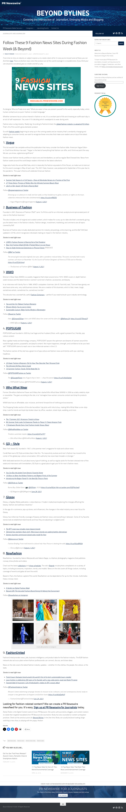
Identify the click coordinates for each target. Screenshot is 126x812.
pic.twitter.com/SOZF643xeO (69, 487)
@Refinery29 (65, 319)
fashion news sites (30, 740)
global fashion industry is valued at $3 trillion (73, 124)
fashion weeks (14, 132)
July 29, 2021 (39, 699)
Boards (51, 566)
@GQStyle (32, 487)
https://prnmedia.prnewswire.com (112, 67)
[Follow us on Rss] (122, 33)
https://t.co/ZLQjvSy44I (16, 262)
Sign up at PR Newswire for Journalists (55, 707)
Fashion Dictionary (38, 295)
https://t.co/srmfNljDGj (49, 198)
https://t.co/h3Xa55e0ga (63, 378)
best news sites (12, 740)
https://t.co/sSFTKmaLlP (79, 319)
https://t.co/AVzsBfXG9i (74, 544)
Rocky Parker (9, 54)
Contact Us (55, 28)
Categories (29, 28)
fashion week (40, 740)
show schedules (35, 566)
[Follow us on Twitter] (114, 33)
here (11, 61)
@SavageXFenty (16, 378)
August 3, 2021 (41, 202)
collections (22, 566)
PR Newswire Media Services (12, 28)
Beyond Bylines (38, 718)
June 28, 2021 (37, 492)
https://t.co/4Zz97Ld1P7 (36, 434)
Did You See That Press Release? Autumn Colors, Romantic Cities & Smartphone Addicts (15, 755)
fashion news (21, 740)
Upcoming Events (43, 28)
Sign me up (100, 86)
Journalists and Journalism (14, 34)
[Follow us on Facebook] (117, 33)
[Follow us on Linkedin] (119, 33)
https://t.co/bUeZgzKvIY (56, 695)
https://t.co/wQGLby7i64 (50, 487)
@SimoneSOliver (18, 319)
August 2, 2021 (26, 323)
